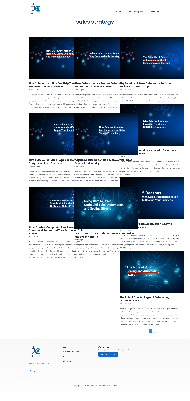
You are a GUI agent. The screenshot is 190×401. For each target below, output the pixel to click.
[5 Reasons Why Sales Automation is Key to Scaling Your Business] (152, 198)
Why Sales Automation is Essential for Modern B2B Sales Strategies (148, 152)
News (38, 90)
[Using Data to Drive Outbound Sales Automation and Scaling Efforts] (106, 208)
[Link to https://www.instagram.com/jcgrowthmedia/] (30, 371)
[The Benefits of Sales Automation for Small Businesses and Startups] (152, 58)
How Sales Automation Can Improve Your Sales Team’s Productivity (103, 161)
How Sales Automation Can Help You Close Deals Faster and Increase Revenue (59, 85)
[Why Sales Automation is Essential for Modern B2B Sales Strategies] (152, 125)
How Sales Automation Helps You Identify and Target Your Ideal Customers (57, 161)
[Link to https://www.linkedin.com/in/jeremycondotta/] (35, 371)
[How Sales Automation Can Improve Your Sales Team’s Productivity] (106, 134)
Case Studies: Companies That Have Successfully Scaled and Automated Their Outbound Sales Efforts (59, 230)
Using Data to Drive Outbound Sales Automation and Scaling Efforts (104, 235)
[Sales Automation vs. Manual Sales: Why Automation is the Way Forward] (106, 58)
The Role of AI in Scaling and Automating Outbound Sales (145, 299)
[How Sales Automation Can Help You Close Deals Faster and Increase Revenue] (61, 58)
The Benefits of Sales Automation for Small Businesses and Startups (146, 85)
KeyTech (114, 385)
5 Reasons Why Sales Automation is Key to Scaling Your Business (146, 225)
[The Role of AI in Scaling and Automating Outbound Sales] (152, 272)
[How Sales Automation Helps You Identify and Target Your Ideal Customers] (61, 134)
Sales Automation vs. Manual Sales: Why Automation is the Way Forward (99, 85)
